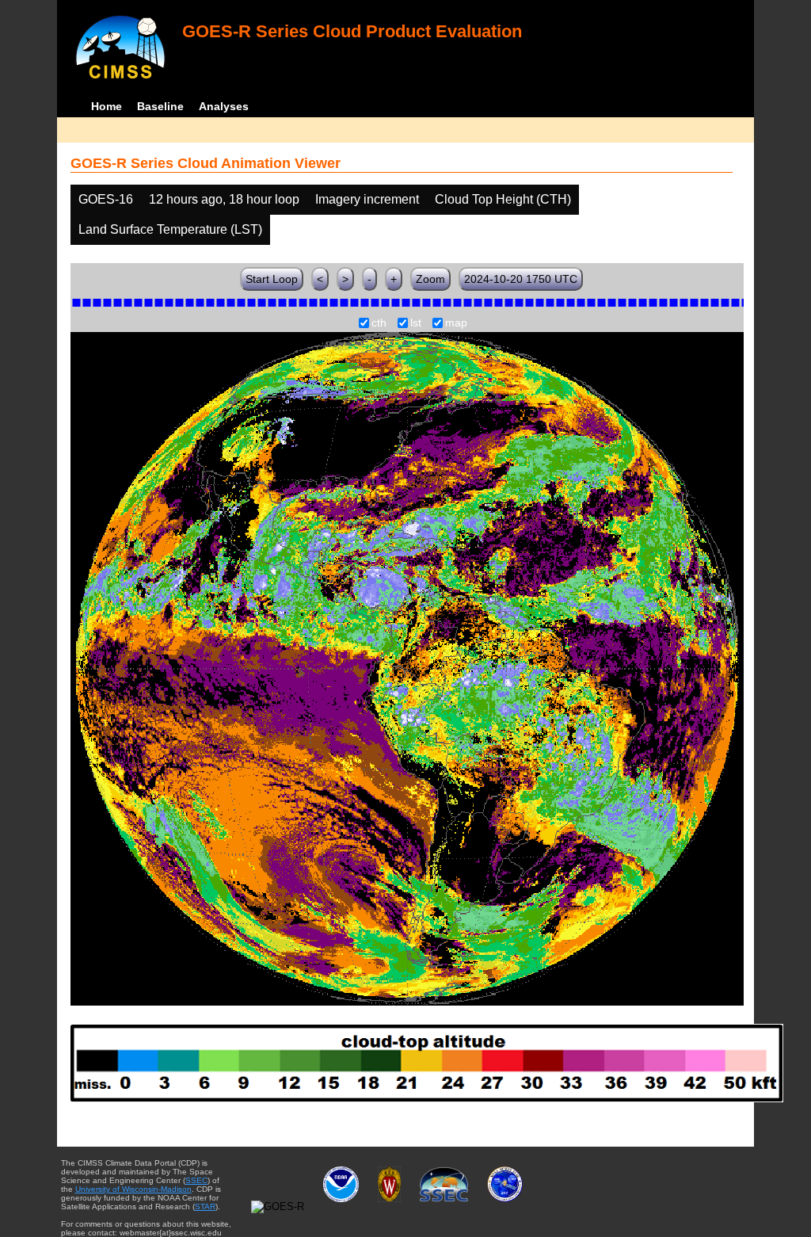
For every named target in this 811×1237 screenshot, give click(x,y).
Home (106, 106)
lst (415, 323)
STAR (205, 1206)
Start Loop (272, 279)
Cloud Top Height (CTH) (503, 199)
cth (378, 323)
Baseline (160, 106)
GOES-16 (105, 199)
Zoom (430, 279)
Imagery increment (367, 199)
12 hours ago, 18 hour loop (224, 199)
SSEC (196, 1180)
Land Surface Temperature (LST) (170, 229)
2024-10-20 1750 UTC (520, 279)
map (456, 323)
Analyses (224, 106)
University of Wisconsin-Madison (133, 1189)
